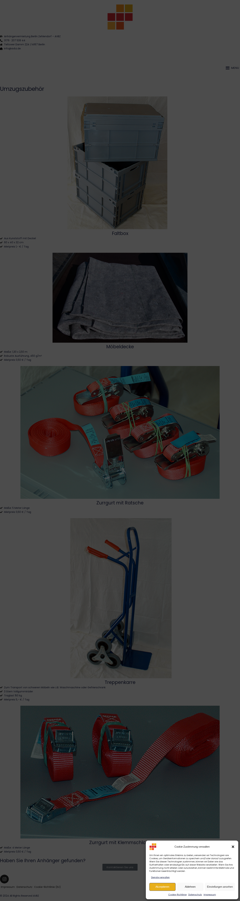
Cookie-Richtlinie (177, 894)
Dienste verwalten (160, 877)
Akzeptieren (162, 886)
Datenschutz (195, 894)
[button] (233, 846)
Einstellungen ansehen (220, 886)
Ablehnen (190, 886)
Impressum (210, 894)
